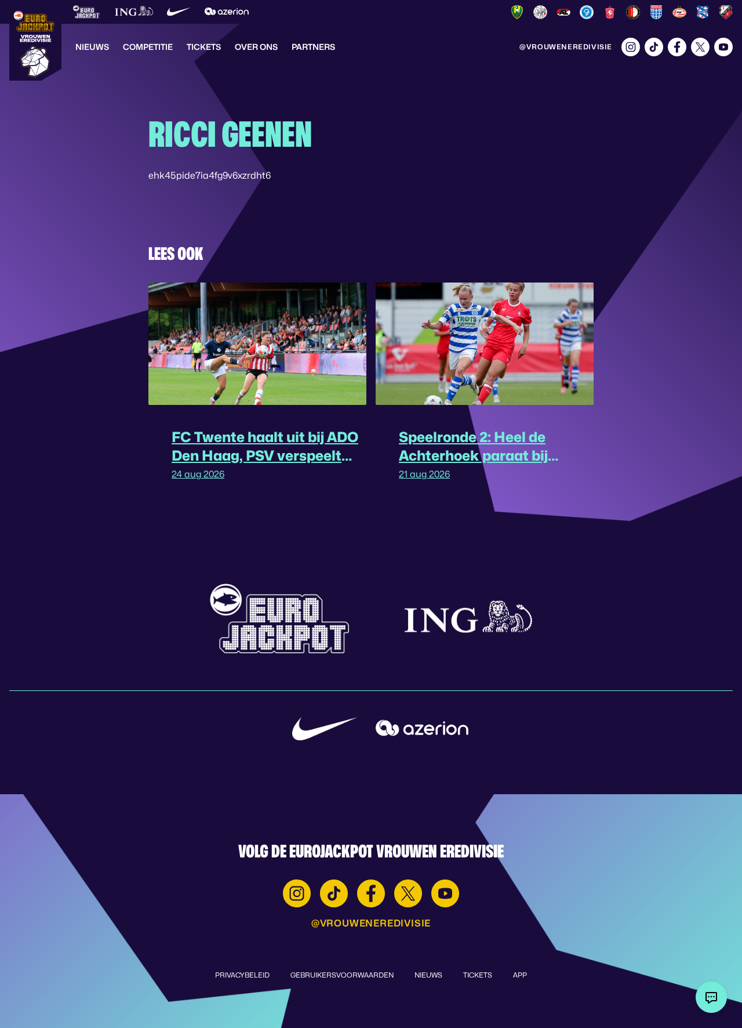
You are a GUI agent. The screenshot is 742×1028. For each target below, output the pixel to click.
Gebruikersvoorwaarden (342, 975)
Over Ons (256, 47)
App (520, 975)
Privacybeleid (242, 975)
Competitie (148, 47)
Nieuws (92, 47)
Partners (313, 47)
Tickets (204, 47)
